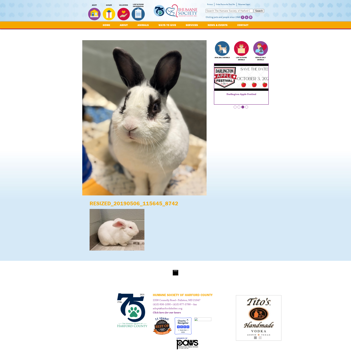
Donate (109, 5)
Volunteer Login (244, 4)
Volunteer (123, 5)
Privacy (210, 4)
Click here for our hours (167, 313)
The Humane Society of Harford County (175, 11)
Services (192, 25)
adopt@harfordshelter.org (167, 308)
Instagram (250, 17)
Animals (143, 25)
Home (106, 25)
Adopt (94, 5)
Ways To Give (167, 25)
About (124, 25)
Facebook (242, 17)
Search (259, 10)
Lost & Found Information (138, 5)
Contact (242, 25)
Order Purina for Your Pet (225, 4)
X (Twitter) (246, 17)
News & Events (218, 25)
